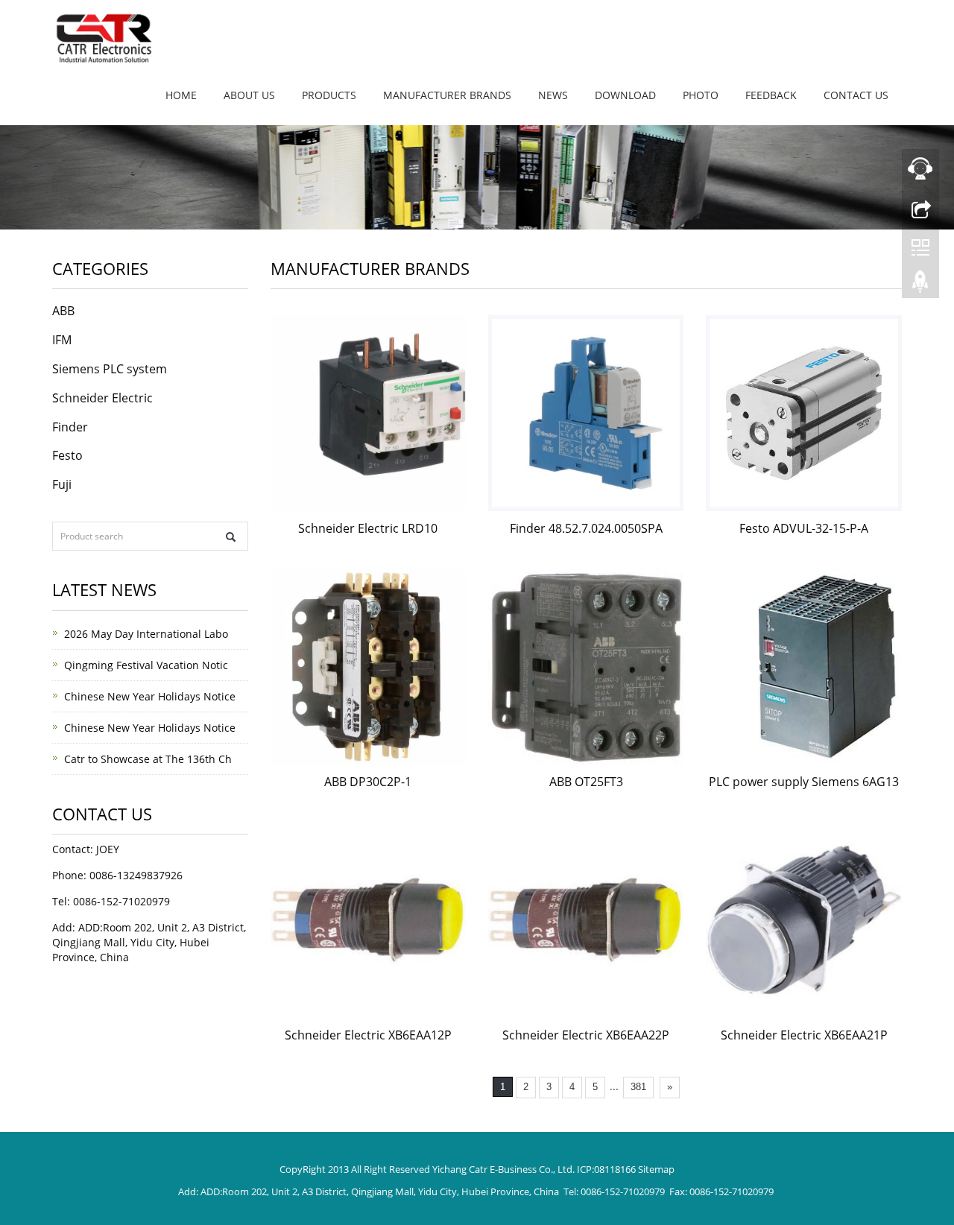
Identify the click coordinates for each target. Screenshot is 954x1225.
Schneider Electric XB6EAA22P (585, 1035)
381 (638, 1086)
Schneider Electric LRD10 (367, 528)
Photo (700, 95)
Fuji (62, 484)
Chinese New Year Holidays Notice (150, 696)
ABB (63, 311)
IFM (62, 340)
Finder (70, 427)
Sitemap (656, 1169)
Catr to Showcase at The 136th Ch (148, 759)
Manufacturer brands (447, 95)
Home (181, 95)
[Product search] (230, 537)
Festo (67, 455)
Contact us (856, 95)
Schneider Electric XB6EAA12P (368, 1035)
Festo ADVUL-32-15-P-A (803, 528)
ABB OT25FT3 (586, 781)
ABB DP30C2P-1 (367, 781)
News (553, 95)
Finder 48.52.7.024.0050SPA (586, 528)
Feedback (771, 95)
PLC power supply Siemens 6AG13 (804, 781)
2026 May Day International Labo (146, 634)
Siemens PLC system (109, 369)
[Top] (920, 285)
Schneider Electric (102, 398)
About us (249, 95)
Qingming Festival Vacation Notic (146, 665)
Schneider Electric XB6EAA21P (804, 1035)
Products (329, 95)
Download (625, 95)
